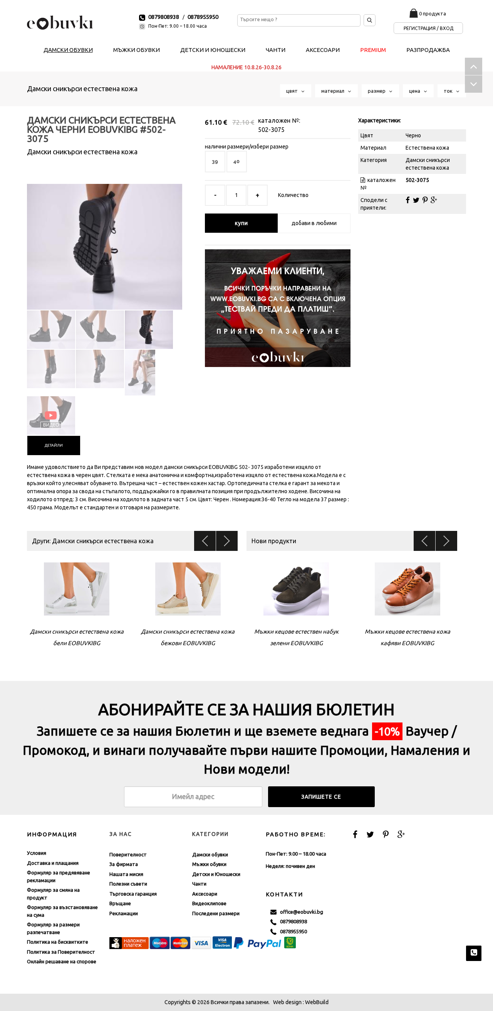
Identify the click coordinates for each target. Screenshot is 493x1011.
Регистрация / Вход (428, 28)
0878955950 (203, 16)
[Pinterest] (425, 200)
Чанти (199, 883)
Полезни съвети (128, 883)
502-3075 (271, 129)
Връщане (120, 903)
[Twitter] (416, 200)
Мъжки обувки (209, 864)
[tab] (53, 445)
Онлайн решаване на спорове (61, 961)
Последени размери (216, 913)
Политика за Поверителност (61, 951)
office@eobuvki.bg (300, 911)
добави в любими (314, 223)
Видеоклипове (209, 903)
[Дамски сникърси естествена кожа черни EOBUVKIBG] (104, 240)
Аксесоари (204, 893)
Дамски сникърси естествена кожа (82, 88)
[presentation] (53, 445)
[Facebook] (408, 200)
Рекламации (123, 913)
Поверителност (128, 854)
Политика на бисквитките (57, 941)
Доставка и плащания (53, 863)
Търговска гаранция (133, 893)
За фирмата (123, 864)
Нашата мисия (126, 874)
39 (215, 161)
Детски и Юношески (216, 874)
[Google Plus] (434, 200)
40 (236, 161)
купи (241, 223)
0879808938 (163, 16)
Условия (36, 853)
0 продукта (432, 13)
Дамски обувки (210, 854)
